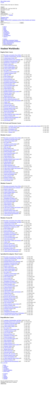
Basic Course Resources (8, 42)
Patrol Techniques (8, 86)
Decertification (6, 32)
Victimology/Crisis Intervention (11, 61)
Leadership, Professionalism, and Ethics (12, 56)
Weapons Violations (8, 115)
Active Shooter (7, 120)
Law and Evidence (13, 127)
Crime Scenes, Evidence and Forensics (12, 100)
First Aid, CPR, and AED (9, 106)
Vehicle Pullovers (8, 88)
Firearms (10, 132)
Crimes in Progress (8, 89)
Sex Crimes (6, 70)
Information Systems (8, 109)
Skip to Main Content (5, 1)
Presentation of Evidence (9, 80)
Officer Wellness (7, 76)
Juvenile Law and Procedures (10, 71)
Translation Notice (5, 17)
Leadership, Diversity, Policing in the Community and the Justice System (24, 126)
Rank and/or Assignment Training (10, 40)
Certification (6, 31)
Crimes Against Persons (9, 65)
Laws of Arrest (7, 77)
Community (5, 34)
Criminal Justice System (9, 58)
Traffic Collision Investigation (10, 99)
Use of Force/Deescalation (9, 85)
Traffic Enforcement (8, 97)
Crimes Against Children (9, 68)
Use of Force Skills (13, 130)
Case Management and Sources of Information (14, 313)
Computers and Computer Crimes (11, 314)
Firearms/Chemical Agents (9, 108)
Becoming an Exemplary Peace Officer (12, 55)
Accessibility (6, 368)
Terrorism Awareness (8, 118)
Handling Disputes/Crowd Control (11, 91)
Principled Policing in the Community (12, 59)
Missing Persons (7, 96)
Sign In (4, 26)
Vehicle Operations (8, 83)
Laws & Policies (6, 35)
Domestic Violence (8, 93)
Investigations (12, 129)
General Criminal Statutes (9, 67)
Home (4, 28)
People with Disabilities (9, 111)
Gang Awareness (7, 112)
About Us (5, 36)
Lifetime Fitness (7, 103)
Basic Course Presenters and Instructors (11, 41)
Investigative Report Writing (10, 82)
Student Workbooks (7, 44)
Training (5, 30)
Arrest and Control (8, 105)
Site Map (5, 367)
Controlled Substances (9, 73)
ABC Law (6, 74)
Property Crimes (7, 64)
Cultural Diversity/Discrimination (11, 117)
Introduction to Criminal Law (10, 62)
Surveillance (6, 310)
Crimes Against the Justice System (11, 114)
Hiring (4, 29)
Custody (6, 102)
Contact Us (5, 366)
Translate (3, 12)
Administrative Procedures (9, 311)
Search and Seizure (8, 79)
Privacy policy (6, 371)
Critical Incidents (7, 94)
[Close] (1, 16)
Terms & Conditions (7, 370)
